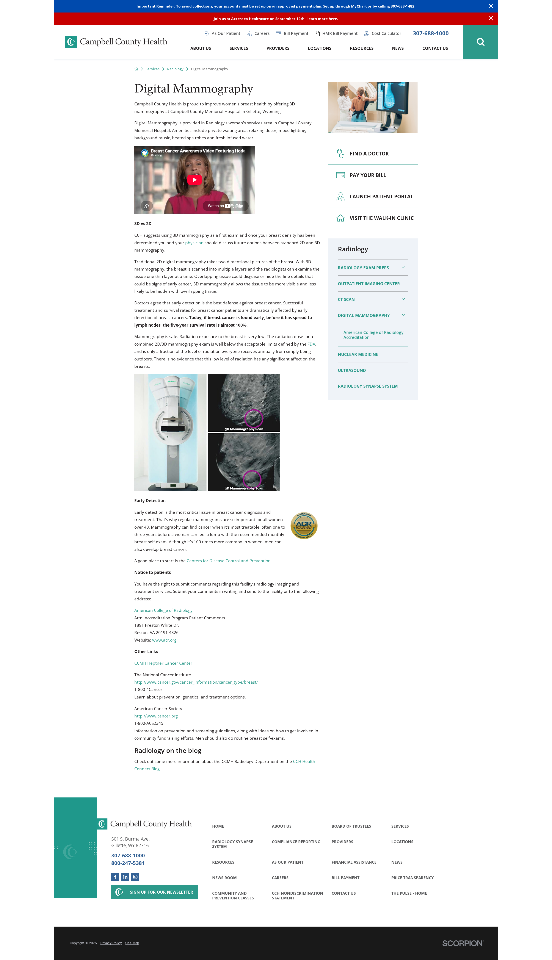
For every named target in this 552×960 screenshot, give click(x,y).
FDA (311, 344)
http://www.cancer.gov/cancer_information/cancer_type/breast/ (196, 682)
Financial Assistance (354, 862)
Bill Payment (345, 877)
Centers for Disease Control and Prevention (229, 561)
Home (218, 826)
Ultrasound (352, 370)
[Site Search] (480, 42)
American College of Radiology (163, 610)
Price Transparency (412, 877)
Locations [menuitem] (319, 48)
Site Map (132, 943)
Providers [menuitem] (278, 48)
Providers (342, 841)
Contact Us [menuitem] (435, 48)
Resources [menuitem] (361, 48)
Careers (280, 877)
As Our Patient (287, 862)
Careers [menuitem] (262, 33)
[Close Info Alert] (490, 18)
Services (153, 69)
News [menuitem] (398, 48)
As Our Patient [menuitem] (226, 33)
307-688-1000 (431, 33)
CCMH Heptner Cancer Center (163, 663)
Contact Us (344, 893)
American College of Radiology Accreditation (373, 334)
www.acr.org (164, 640)
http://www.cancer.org (156, 716)
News (397, 862)
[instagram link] (135, 877)
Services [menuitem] (239, 48)
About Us (282, 826)
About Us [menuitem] (200, 48)
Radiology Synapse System (368, 386)
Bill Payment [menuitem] (296, 33)
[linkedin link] (125, 877)
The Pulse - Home (409, 893)
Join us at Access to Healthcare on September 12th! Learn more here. (276, 18)
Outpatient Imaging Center (369, 284)
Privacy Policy (111, 943)
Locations (402, 841)
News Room (224, 877)
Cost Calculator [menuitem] (386, 33)
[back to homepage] (136, 69)
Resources (223, 862)
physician (194, 243)
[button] (403, 267)
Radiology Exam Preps (363, 268)
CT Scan (346, 299)
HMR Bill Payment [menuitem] (340, 33)
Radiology (175, 69)
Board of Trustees (351, 826)
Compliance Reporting (296, 841)
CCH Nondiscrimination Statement (297, 895)
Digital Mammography (364, 315)
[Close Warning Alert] (490, 6)
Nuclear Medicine (358, 354)
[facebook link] (115, 877)
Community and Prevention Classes (233, 895)
